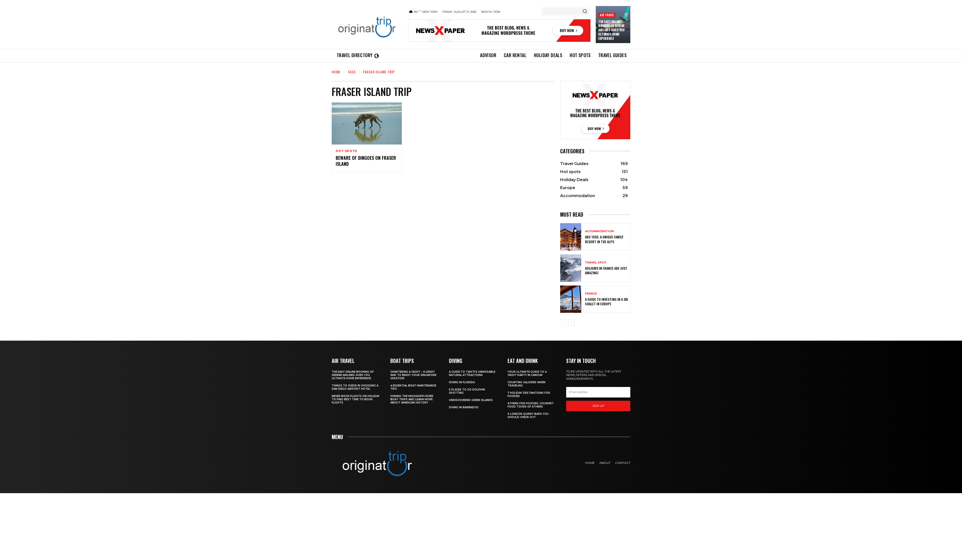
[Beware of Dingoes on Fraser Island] (367, 123)
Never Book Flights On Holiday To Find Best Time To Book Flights (356, 399)
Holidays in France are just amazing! (606, 270)
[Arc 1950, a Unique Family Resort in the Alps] (570, 236)
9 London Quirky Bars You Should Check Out (528, 415)
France (591, 293)
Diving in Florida (462, 382)
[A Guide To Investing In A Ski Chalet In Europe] (570, 299)
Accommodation (599, 231)
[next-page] (571, 322)
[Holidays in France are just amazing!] (570, 268)
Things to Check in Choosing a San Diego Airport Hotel (355, 387)
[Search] (584, 12)
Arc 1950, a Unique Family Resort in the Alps (604, 239)
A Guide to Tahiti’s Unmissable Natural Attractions (472, 373)
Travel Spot (596, 262)
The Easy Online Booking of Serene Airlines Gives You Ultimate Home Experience (611, 30)
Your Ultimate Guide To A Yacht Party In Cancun (527, 373)
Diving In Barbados (463, 407)
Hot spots (346, 151)
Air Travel (607, 15)
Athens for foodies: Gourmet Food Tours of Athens (531, 405)
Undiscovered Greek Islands (471, 400)
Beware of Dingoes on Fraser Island (366, 161)
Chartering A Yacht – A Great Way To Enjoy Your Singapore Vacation (413, 375)
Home (336, 71)
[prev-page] (563, 322)
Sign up (598, 406)
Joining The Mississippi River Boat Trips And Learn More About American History (411, 399)
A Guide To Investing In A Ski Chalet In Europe (606, 301)
